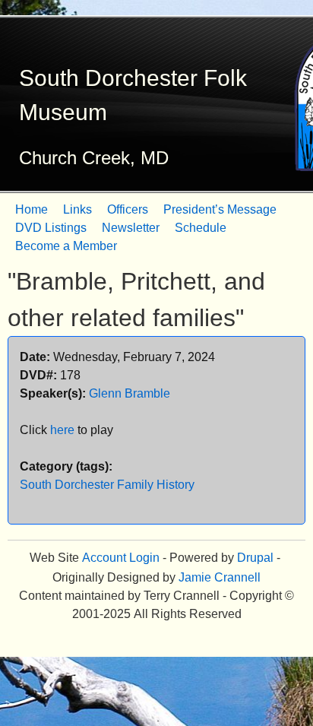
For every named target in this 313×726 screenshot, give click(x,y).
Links (77, 209)
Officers (127, 209)
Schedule (200, 227)
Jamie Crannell (220, 577)
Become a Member (66, 245)
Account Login (121, 557)
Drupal (255, 557)
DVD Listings (51, 227)
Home (31, 209)
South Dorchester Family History (107, 484)
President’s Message (220, 209)
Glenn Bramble (129, 393)
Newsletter (131, 227)
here (62, 429)
